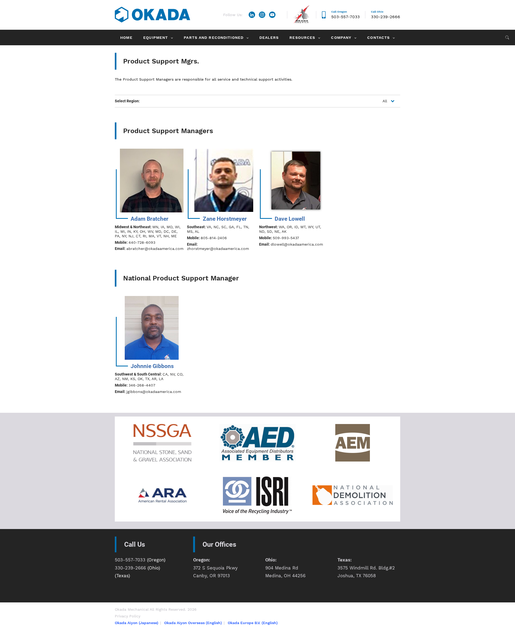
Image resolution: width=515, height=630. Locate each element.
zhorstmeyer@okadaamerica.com (218, 248)
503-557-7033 (345, 16)
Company (341, 37)
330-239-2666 (385, 16)
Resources (302, 37)
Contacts (378, 37)
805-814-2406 (214, 238)
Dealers (269, 37)
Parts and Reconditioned (214, 37)
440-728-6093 (141, 242)
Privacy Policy (127, 616)
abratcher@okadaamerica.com (154, 248)
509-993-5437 (286, 238)
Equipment (155, 37)
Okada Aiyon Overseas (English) (193, 623)
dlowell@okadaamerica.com (297, 244)
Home (126, 37)
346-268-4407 (141, 385)
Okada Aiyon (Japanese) (136, 623)
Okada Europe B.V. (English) (253, 623)
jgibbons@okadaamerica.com (153, 391)
